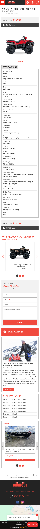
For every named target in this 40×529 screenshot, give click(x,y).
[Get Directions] (32, 2)
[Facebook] (17, 502)
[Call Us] (37, 2)
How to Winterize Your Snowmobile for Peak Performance (18, 364)
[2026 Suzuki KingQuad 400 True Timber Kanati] (20, 252)
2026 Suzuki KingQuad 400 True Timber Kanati (20, 265)
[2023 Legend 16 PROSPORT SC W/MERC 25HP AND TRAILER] (20, 436)
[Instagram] (22, 502)
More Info (20, 460)
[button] (2, 256)
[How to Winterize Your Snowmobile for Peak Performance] (20, 350)
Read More (8, 389)
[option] (20, 256)
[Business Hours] (27, 2)
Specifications (10, 67)
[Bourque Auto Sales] (15, 2)
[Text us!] (32, 525)
